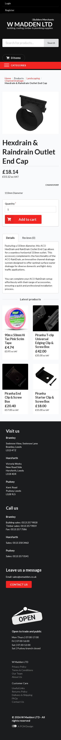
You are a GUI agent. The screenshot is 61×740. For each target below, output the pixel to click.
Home (8, 78)
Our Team (17, 673)
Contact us (19, 584)
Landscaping (33, 78)
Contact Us (18, 701)
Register (9, 10)
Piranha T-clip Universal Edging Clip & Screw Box (44, 341)
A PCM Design (25, 726)
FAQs (15, 698)
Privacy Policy (19, 666)
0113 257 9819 (29, 525)
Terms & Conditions (22, 670)
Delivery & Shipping (22, 695)
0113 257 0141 (21, 556)
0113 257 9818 (29, 522)
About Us (17, 676)
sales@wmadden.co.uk (24, 576)
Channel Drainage (14, 81)
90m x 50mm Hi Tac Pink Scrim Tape (15, 339)
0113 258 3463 (21, 542)
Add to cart (27, 219)
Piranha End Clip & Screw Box (13, 397)
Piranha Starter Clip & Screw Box (44, 397)
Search (51, 42)
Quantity (10, 203)
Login (8, 3)
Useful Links (18, 688)
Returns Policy (19, 691)
